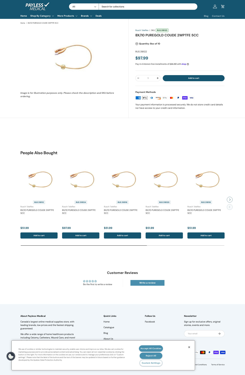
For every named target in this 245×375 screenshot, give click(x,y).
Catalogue (109, 327)
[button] (223, 6)
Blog (206, 15)
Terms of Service (218, 364)
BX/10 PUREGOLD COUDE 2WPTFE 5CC (43, 23)
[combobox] (133, 6)
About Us (108, 338)
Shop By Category (40, 15)
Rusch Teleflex (141, 30)
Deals (99, 15)
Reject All (151, 355)
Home (23, 15)
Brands (85, 15)
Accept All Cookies (151, 348)
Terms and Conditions (198, 364)
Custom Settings (151, 363)
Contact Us (218, 15)
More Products (65, 15)
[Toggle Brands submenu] (91, 16)
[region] (103, 355)
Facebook (150, 321)
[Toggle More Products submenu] (76, 16)
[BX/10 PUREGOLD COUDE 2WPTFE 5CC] (39, 178)
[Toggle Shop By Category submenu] (53, 16)
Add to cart (193, 78)
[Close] (189, 347)
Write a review (147, 282)
